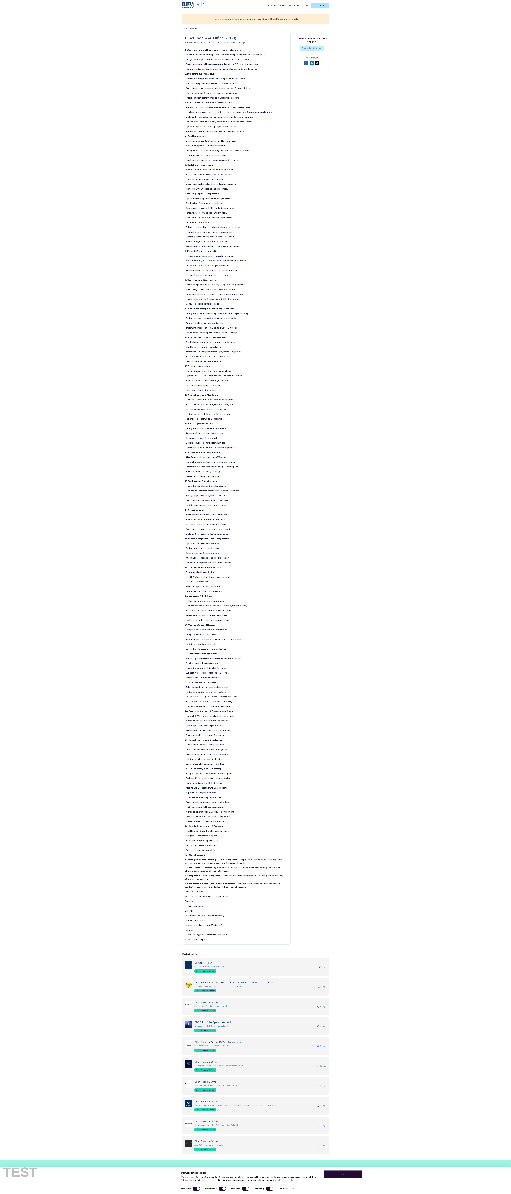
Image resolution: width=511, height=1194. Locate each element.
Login (306, 5)
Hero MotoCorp (201, 1046)
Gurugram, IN (222, 1006)
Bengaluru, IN (223, 1026)
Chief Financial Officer (205, 971)
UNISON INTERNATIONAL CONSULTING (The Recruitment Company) (223, 1105)
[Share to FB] (306, 63)
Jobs (269, 5)
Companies (280, 5)
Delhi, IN (225, 1046)
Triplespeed (199, 1026)
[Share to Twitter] (317, 63)
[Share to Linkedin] (312, 63)
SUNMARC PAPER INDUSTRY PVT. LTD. (201, 42)
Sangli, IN (238, 986)
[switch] (222, 1189)
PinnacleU (198, 1006)
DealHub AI (293, 5)
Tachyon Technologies (204, 1085)
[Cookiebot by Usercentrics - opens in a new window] (163, 1189)
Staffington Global (202, 1065)
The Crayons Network (203, 1125)
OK (343, 1174)
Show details (284, 1189)
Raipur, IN (220, 966)
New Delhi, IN (232, 1125)
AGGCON (198, 1145)
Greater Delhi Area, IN (233, 1065)
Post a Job (320, 5)
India (233, 42)
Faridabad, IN (221, 1145)
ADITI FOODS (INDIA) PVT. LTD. (207, 986)
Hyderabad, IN (233, 1085)
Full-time (224, 42)
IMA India (198, 966)
